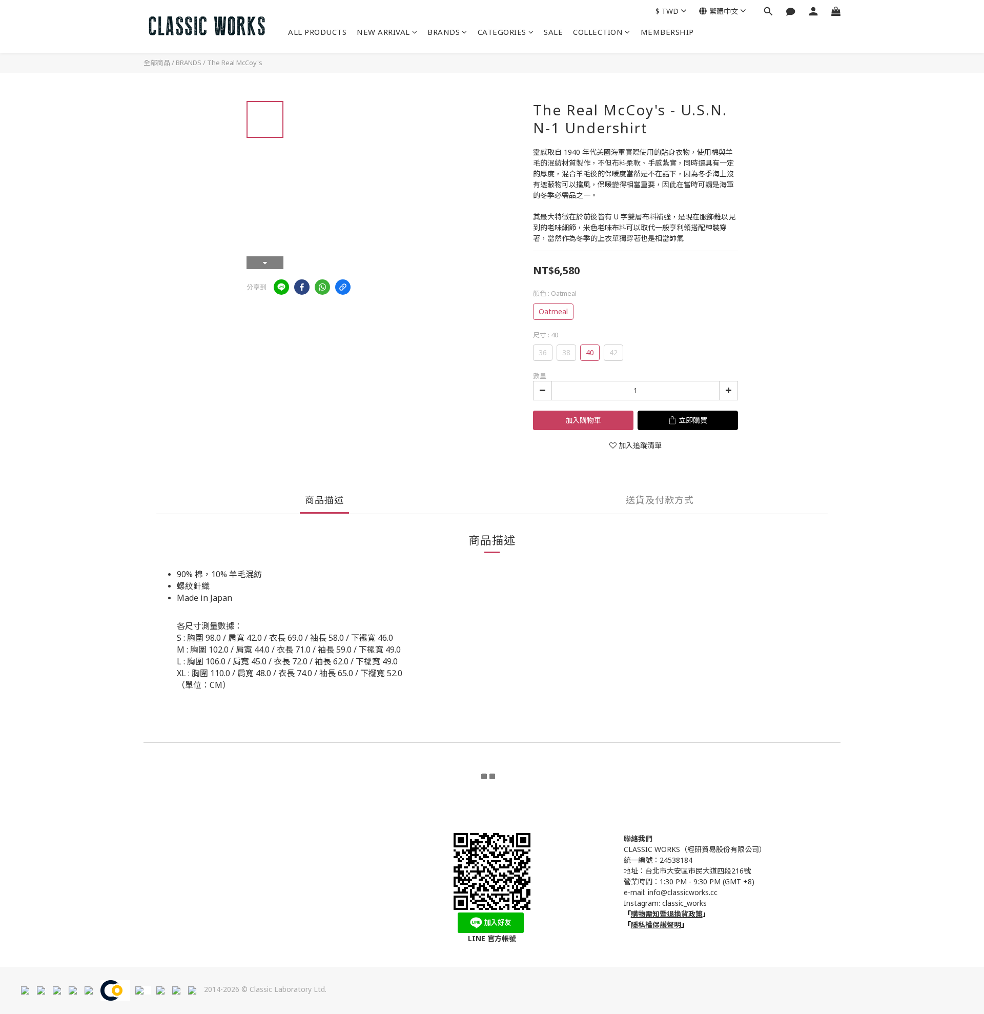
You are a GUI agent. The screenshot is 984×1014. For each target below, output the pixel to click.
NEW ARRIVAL (383, 32)
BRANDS (443, 32)
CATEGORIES (502, 32)
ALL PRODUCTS (317, 32)
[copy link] (343, 287)
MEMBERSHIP (667, 32)
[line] (281, 287)
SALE (553, 32)
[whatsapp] (322, 287)
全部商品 (157, 62)
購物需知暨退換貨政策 (667, 914)
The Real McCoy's (234, 62)
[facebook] (302, 287)
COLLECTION (598, 32)
